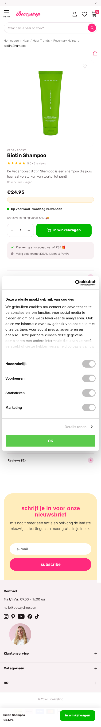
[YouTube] (21, 616)
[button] (93, 53)
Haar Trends (41, 40)
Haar (26, 40)
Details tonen (75, 427)
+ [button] (28, 230)
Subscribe (51, 564)
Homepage (11, 40)
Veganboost (16, 150)
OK (50, 441)
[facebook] (29, 616)
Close (50, 653)
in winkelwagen (77, 715)
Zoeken (92, 28)
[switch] (89, 378)
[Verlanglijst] (85, 67)
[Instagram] (6, 616)
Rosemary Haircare (66, 40)
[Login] (75, 14)
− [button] (12, 230)
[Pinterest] (13, 616)
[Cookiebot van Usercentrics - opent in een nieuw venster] (75, 283)
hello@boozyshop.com (20, 608)
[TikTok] (37, 616)
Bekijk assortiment (6, 12)
